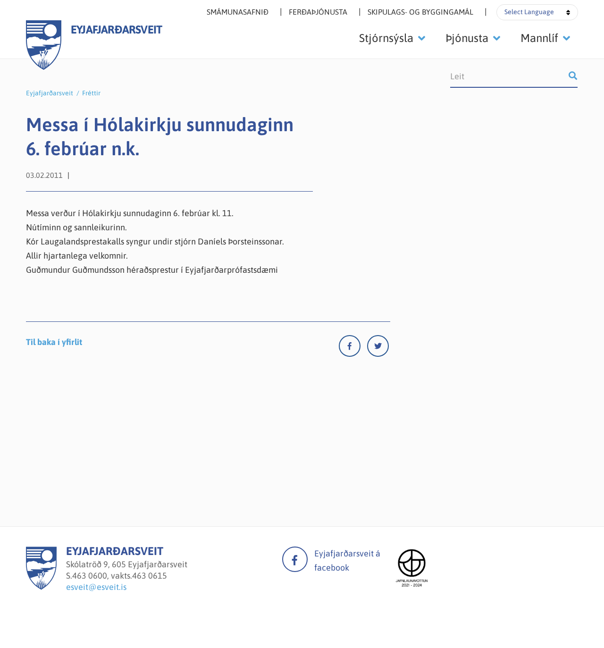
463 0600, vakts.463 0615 (119, 576)
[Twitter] (378, 348)
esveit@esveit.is (96, 587)
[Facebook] (353, 348)
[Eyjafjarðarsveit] (41, 587)
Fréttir (91, 93)
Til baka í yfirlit (54, 342)
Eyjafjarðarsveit (49, 93)
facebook (295, 559)
